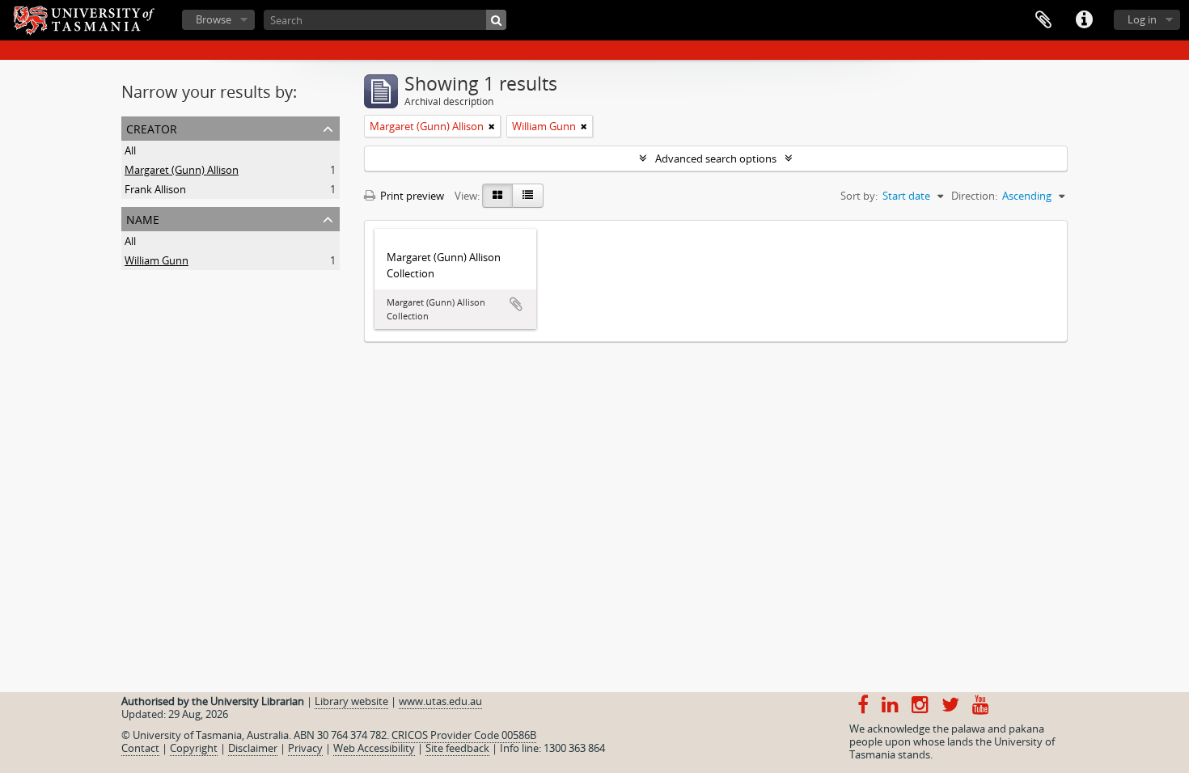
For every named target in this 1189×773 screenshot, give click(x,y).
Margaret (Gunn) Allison (182, 170)
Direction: (974, 195)
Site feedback (457, 748)
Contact (140, 748)
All (130, 150)
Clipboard (1043, 20)
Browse (213, 19)
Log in (1142, 19)
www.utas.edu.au (440, 701)
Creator (151, 127)
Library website (351, 701)
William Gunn (156, 260)
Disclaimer (252, 748)
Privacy (305, 748)
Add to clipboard (516, 304)
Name (142, 218)
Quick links (1084, 20)
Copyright (194, 748)
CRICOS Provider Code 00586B (463, 735)
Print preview (411, 195)
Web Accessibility (374, 748)
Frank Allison (155, 189)
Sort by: (859, 195)
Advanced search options (715, 158)
